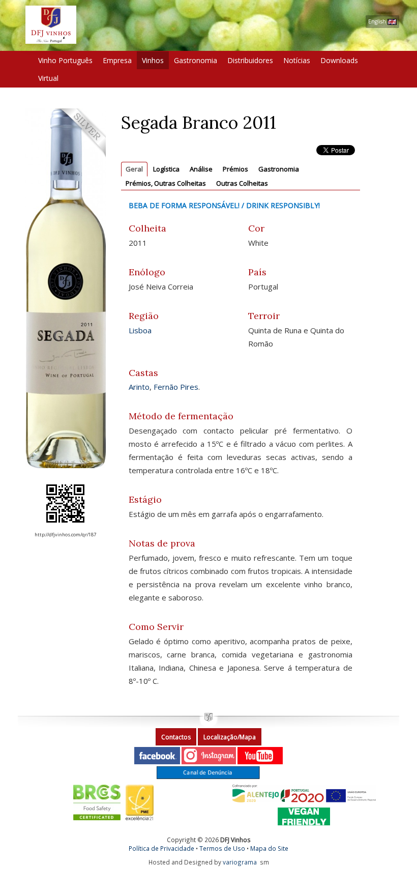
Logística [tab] (166, 169)
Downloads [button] (339, 60)
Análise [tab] (201, 169)
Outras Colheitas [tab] (242, 183)
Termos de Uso (222, 848)
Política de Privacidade (161, 848)
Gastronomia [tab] (278, 169)
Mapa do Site (269, 848)
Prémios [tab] (235, 169)
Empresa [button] (117, 60)
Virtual (48, 78)
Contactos (176, 737)
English (378, 21)
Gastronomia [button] (195, 60)
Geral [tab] (134, 169)
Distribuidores (250, 60)
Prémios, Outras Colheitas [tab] (166, 183)
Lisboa (140, 330)
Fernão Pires (176, 387)
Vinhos (153, 60)
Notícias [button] (296, 60)
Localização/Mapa (229, 737)
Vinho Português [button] (65, 60)
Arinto (139, 387)
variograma (240, 862)
